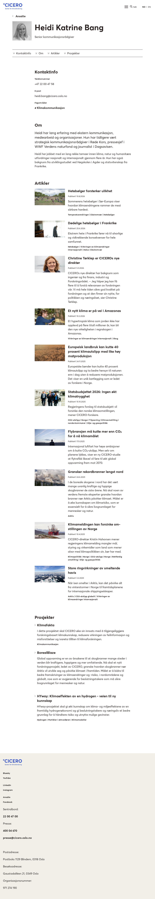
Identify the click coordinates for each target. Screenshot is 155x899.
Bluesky (6, 773)
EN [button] (149, 7)
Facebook (7, 802)
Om (41, 53)
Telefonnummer (42, 79)
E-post (38, 91)
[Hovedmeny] (126, 7)
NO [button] (143, 7)
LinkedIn (7, 785)
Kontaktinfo (23, 53)
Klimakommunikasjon (51, 108)
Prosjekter (73, 53)
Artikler (55, 53)
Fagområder (41, 103)
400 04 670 (10, 830)
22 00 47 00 (10, 816)
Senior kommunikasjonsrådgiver (54, 37)
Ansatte (21, 16)
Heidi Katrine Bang (69, 27)
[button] (12, 6)
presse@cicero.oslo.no (17, 838)
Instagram (8, 790)
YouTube (7, 778)
